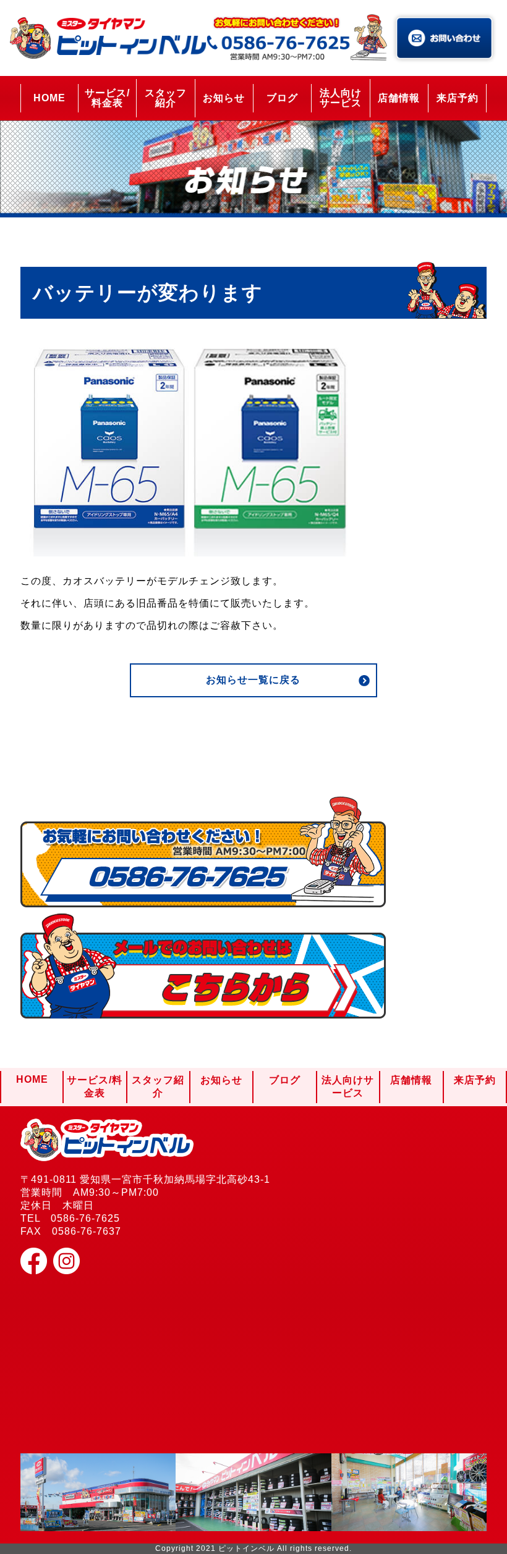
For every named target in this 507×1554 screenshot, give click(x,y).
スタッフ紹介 (166, 98)
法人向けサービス (341, 98)
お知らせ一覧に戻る (253, 679)
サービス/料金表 (107, 98)
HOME (49, 98)
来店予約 (458, 98)
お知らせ (224, 98)
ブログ (282, 98)
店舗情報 (399, 98)
